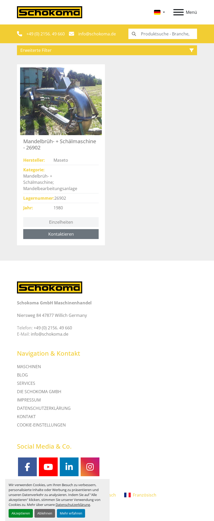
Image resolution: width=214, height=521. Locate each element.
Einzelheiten (61, 222)
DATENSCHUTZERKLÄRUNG (44, 408)
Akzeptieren (20, 513)
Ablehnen (44, 513)
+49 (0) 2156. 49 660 (45, 34)
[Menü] (178, 12)
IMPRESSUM (29, 400)
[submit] (133, 34)
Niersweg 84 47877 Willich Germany (52, 315)
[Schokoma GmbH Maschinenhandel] (49, 287)
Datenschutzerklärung (73, 504)
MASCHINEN (29, 366)
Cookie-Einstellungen (41, 425)
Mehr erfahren (71, 513)
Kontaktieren (61, 234)
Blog (22, 375)
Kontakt (26, 416)
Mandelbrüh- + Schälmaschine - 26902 (59, 144)
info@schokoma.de (97, 34)
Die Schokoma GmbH (39, 391)
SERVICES (26, 383)
